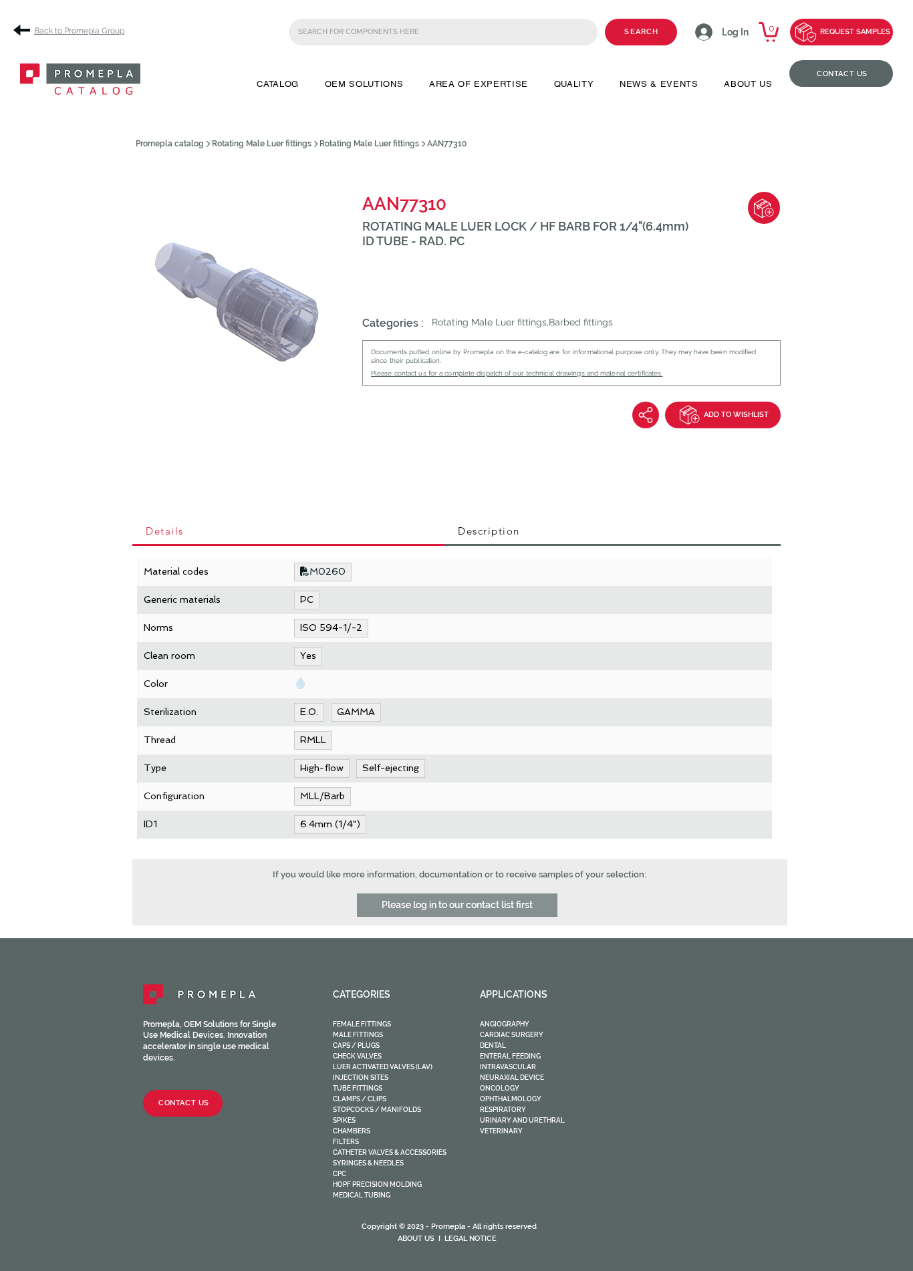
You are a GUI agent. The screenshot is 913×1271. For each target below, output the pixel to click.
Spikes (344, 1120)
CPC (339, 1173)
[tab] (288, 532)
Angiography (504, 1024)
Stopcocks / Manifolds (377, 1109)
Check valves (357, 1056)
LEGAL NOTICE (470, 1238)
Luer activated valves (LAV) (382, 1067)
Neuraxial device (512, 1077)
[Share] (645, 415)
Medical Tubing (361, 1195)
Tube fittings (357, 1088)
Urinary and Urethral (522, 1120)
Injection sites (360, 1077)
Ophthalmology (510, 1099)
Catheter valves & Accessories (389, 1152)
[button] (278, 84)
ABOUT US (416, 1238)
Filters (346, 1141)
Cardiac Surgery (511, 1034)
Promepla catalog (170, 143)
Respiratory (503, 1109)
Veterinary (501, 1131)
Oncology (499, 1088)
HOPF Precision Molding (377, 1184)
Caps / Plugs (356, 1045)
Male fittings (358, 1034)
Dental (493, 1045)
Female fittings (362, 1024)
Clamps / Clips (359, 1099)
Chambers (351, 1131)
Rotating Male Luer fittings (261, 143)
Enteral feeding (510, 1056)
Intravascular (508, 1067)
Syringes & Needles (368, 1163)
